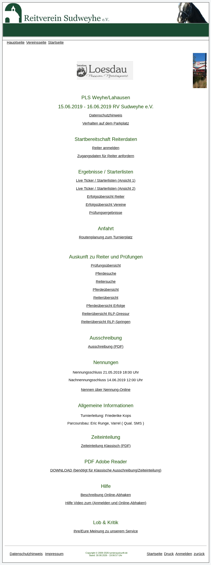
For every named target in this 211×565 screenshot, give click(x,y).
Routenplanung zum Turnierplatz (105, 237)
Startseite (56, 42)
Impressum (54, 554)
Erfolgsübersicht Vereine (106, 205)
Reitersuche (106, 282)
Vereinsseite (36, 42)
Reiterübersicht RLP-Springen (105, 322)
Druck (169, 554)
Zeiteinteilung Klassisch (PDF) (106, 446)
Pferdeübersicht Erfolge (105, 306)
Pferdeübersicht (106, 290)
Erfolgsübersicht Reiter (105, 197)
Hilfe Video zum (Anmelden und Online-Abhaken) (105, 503)
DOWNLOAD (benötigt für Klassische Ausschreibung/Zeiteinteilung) (105, 470)
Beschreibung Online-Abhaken (106, 495)
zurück (199, 554)
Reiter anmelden (105, 148)
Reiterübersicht (105, 298)
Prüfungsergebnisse (105, 213)
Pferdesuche (105, 273)
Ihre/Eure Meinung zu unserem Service (106, 531)
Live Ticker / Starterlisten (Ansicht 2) (105, 188)
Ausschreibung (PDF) (105, 346)
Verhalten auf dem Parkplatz (105, 123)
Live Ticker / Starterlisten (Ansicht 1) (105, 180)
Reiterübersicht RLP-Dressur (105, 314)
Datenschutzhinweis (105, 115)
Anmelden (183, 554)
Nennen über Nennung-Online (105, 390)
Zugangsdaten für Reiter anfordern (105, 156)
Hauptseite (16, 42)
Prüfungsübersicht (106, 265)
